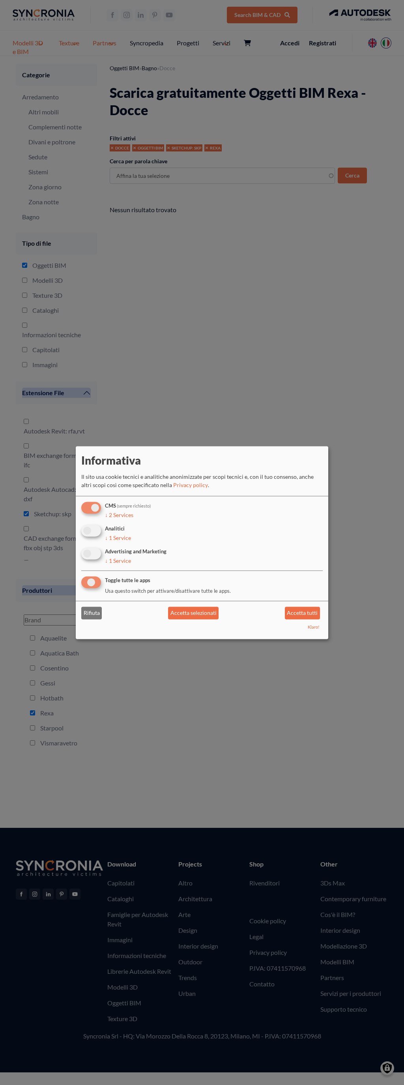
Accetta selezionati (193, 613)
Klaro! (314, 626)
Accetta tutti (302, 613)
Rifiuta (92, 613)
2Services (119, 515)
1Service (118, 537)
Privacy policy (190, 485)
